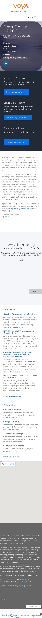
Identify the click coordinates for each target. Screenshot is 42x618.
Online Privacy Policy (9, 586)
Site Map (3, 599)
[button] (32, 17)
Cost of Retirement (12, 410)
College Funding (11, 422)
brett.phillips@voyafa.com (15, 58)
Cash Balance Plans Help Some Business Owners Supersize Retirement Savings (17, 354)
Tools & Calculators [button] (15, 92)
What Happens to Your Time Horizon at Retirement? (20, 377)
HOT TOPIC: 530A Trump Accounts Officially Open (19, 332)
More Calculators (11, 457)
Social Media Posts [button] (15, 142)
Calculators (9, 405)
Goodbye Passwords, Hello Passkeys (20, 314)
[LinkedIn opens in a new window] (5, 63)
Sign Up (5, 217)
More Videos (21, 260)
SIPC (20, 543)
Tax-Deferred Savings (13, 434)
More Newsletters (12, 396)
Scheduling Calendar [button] (16, 118)
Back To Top (32, 607)
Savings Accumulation (13, 446)
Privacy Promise (25, 586)
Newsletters (10, 309)
